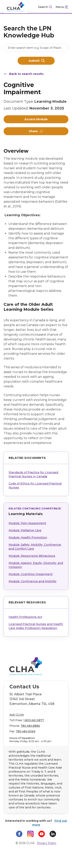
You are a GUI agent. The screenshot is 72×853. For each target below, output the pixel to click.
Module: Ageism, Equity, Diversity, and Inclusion (36, 565)
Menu (60, 7)
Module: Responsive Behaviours (32, 556)
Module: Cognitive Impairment (31, 574)
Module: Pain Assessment (27, 523)
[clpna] (15, 7)
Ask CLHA (16, 714)
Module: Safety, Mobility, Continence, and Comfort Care (35, 546)
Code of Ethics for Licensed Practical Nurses (35, 485)
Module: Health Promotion (28, 537)
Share (33, 131)
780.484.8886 (30, 726)
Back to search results (26, 74)
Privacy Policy (46, 843)
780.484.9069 (25, 731)
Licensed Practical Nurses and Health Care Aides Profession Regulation (36, 626)
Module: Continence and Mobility (32, 581)
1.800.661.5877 (33, 720)
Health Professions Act (25, 617)
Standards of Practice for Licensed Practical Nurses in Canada (33, 474)
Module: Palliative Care (25, 530)
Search (43, 7)
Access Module (36, 119)
